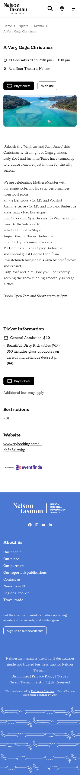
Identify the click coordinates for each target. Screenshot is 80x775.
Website (47, 86)
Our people (12, 552)
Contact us (12, 579)
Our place (11, 559)
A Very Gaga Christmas (20, 31)
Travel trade (13, 600)
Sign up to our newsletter (25, 631)
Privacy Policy (43, 676)
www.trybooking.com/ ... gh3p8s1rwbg (22, 447)
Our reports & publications (25, 573)
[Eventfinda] (33, 467)
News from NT (15, 586)
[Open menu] (74, 8)
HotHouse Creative (42, 691)
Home (7, 26)
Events (39, 26)
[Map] (62, 8)
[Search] (50, 8)
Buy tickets (22, 86)
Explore (22, 26)
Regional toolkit (16, 593)
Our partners (14, 566)
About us (12, 542)
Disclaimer (20, 676)
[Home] (13, 8)
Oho (54, 694)
